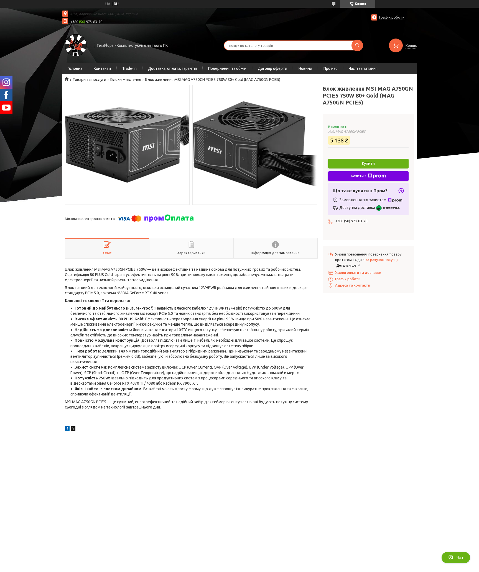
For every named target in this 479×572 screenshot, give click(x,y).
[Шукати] (357, 45)
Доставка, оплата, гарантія (172, 68)
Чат (460, 557)
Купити (368, 163)
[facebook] (67, 429)
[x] (73, 429)
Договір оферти (272, 68)
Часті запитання (363, 68)
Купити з (358, 176)
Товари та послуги (89, 79)
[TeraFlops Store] (76, 45)
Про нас (330, 68)
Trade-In (129, 68)
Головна (75, 68)
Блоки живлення (125, 79)
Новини (305, 68)
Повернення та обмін (227, 68)
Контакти (102, 68)
